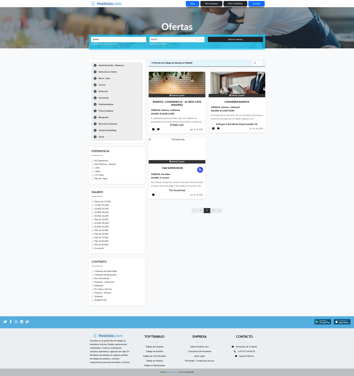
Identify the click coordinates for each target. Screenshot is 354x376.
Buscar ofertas (235, 39)
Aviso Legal (199, 356)
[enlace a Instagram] (16, 322)
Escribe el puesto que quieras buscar (104, 44)
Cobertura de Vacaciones (105, 275)
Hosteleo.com (171, 372)
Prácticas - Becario (102, 293)
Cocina (102, 85)
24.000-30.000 (101, 212)
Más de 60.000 (101, 234)
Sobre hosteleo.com (199, 347)
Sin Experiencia (101, 161)
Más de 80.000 (101, 241)
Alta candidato (235, 3)
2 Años (97, 171)
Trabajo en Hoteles (154, 361)
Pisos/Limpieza (106, 111)
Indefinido (98, 286)
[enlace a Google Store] (322, 324)
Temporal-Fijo (100, 300)
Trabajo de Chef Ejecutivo (154, 356)
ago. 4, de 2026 (196, 129)
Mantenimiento (106, 104)
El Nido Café (177, 125)
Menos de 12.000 (102, 202)
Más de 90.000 (101, 245)
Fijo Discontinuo (101, 278)
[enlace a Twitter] (5, 322)
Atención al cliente (108, 72)
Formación (104, 98)
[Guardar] (158, 129)
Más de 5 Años (101, 179)
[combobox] (151, 39)
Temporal (98, 296)
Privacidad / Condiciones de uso (199, 361)
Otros (101, 137)
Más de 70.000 (101, 238)
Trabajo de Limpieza (154, 347)
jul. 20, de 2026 (256, 129)
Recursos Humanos (108, 124)
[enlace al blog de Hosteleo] (27, 322)
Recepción (104, 117)
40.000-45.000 (101, 227)
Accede (256, 3)
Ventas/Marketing (107, 130)
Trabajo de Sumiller (154, 351)
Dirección (103, 91)
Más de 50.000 (101, 230)
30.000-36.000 (101, 216)
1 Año (97, 168)
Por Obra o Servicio (103, 289)
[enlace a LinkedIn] (21, 322)
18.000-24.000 (101, 209)
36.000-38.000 (101, 223)
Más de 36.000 (101, 220)
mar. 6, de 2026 (196, 195)
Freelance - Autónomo (104, 282)
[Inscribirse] (153, 129)
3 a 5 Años (99, 175)
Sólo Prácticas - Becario (105, 164)
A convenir (99, 248)
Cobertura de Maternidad (105, 271)
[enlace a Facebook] (10, 322)
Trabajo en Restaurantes (154, 366)
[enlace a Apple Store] (342, 324)
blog (192, 3)
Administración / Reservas (111, 65)
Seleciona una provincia (158, 44)
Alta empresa (211, 3)
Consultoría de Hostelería (199, 351)
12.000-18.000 (101, 205)
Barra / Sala (104, 78)
